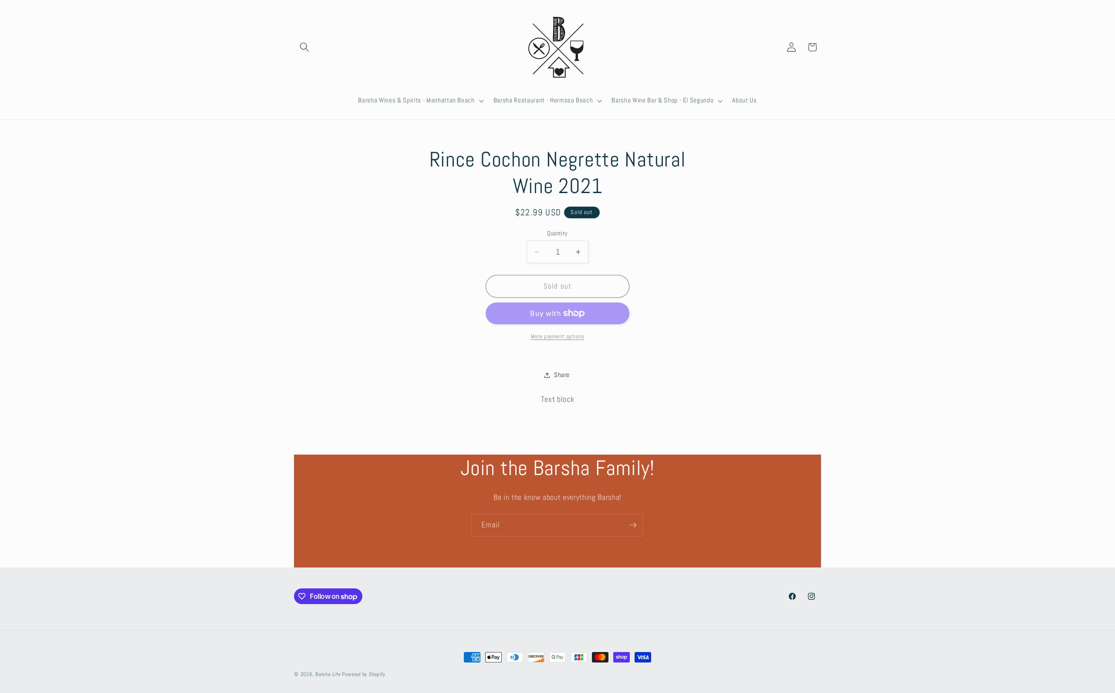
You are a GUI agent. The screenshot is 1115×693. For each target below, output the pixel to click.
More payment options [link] (558, 336)
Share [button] (562, 374)
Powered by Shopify (363, 674)
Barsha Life (327, 674)
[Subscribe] (632, 525)
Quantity (557, 233)
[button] (304, 47)
